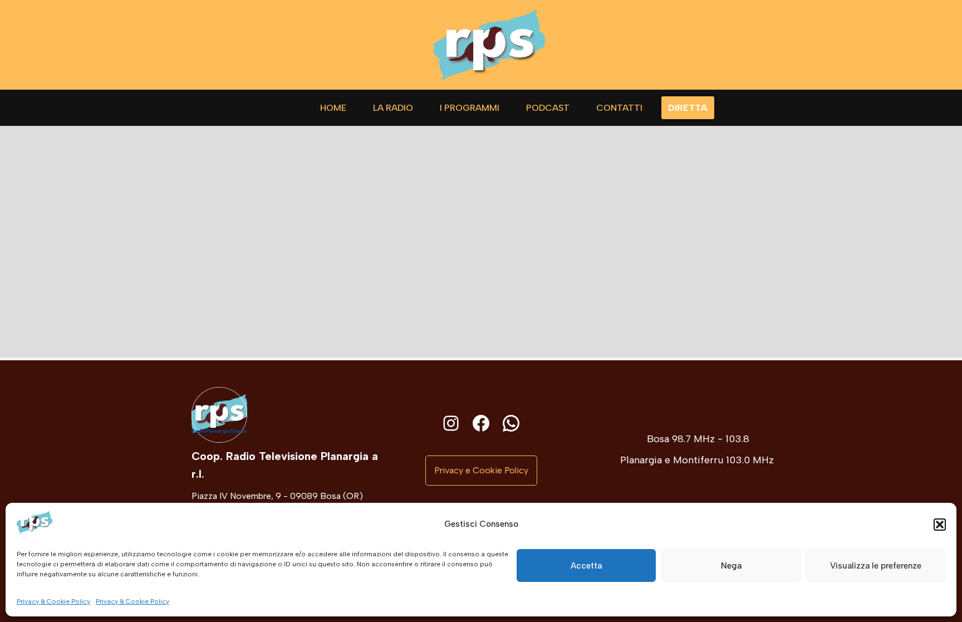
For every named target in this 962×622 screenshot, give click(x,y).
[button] (939, 524)
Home (333, 107)
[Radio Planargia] (489, 45)
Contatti (619, 107)
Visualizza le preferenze (875, 565)
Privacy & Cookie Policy (53, 601)
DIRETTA (688, 107)
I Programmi (469, 107)
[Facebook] (481, 423)
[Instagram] (451, 423)
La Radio (393, 107)
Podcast (548, 107)
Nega (731, 565)
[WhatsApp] (511, 423)
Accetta (586, 565)
